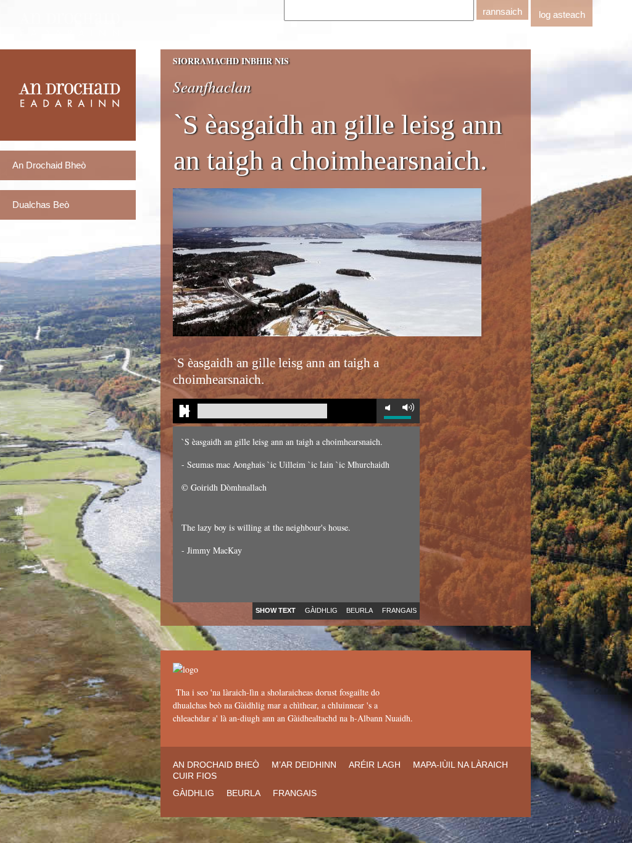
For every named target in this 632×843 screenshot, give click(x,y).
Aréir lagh (375, 765)
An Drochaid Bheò (49, 165)
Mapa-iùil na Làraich (460, 765)
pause (185, 411)
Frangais (295, 793)
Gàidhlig (193, 793)
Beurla (243, 793)
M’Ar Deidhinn (304, 765)
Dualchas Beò (40, 204)
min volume (387, 407)
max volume (408, 407)
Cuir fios (195, 776)
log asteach (562, 14)
